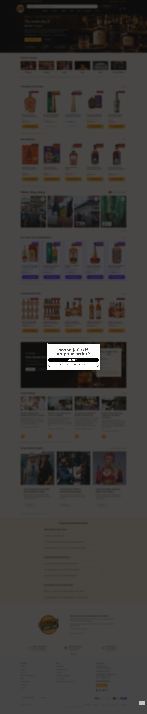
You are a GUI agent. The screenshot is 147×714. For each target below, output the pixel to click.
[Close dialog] (48, 345)
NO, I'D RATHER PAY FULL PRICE (73, 364)
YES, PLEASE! (73, 360)
